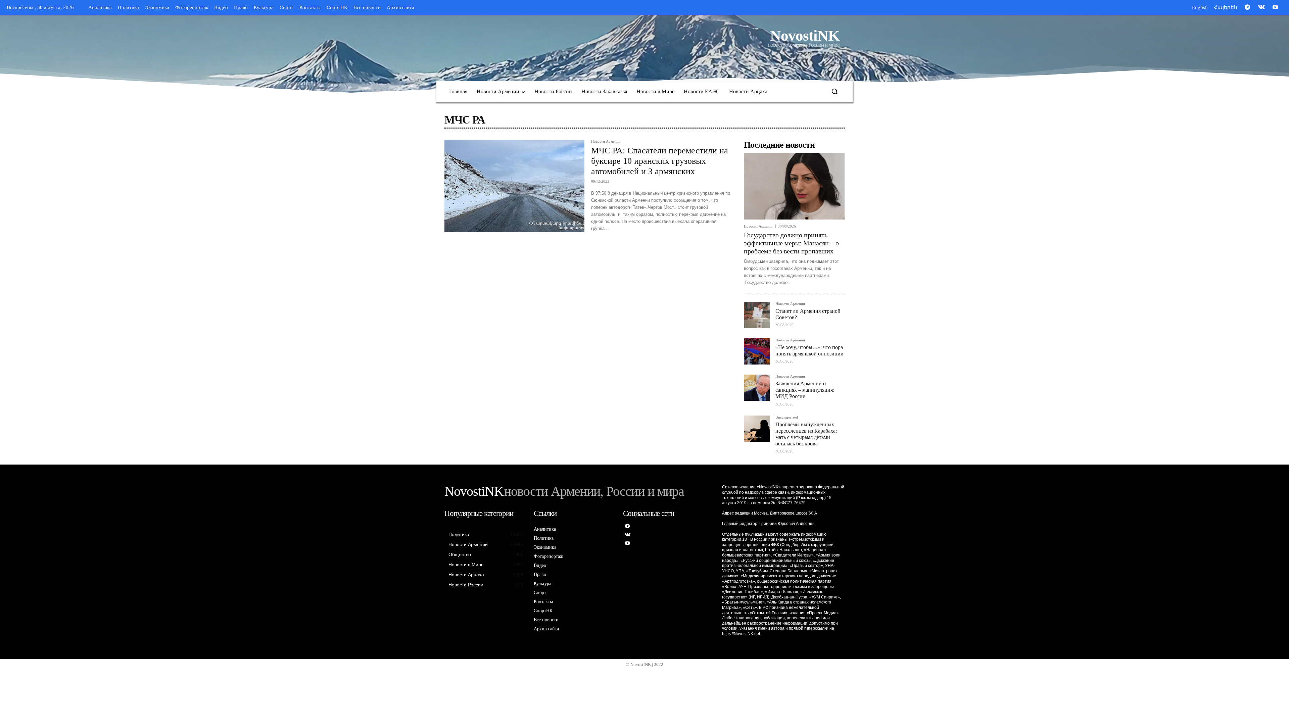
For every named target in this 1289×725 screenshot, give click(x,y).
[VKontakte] (1261, 8)
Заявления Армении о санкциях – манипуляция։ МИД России (804, 390)
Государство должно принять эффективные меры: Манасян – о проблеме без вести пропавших (791, 243)
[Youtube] (1275, 8)
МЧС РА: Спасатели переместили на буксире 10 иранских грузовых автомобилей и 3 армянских (659, 161)
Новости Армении (606, 141)
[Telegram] (1247, 8)
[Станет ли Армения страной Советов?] (757, 315)
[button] (834, 91)
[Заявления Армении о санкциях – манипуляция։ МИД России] (757, 388)
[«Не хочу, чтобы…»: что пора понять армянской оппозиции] (757, 351)
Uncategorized (786, 417)
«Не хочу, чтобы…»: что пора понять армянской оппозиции (809, 350)
